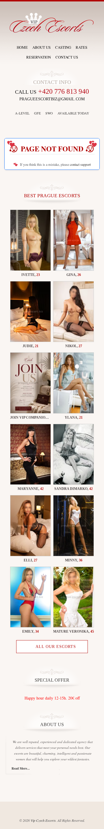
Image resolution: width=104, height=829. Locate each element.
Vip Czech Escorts (43, 820)
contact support (80, 164)
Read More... (21, 768)
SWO (49, 113)
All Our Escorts (56, 646)
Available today (73, 113)
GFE (37, 113)
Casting (63, 47)
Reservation (38, 57)
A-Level (22, 113)
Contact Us (66, 57)
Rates (81, 47)
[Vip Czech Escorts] (52, 22)
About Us (41, 47)
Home (22, 47)
